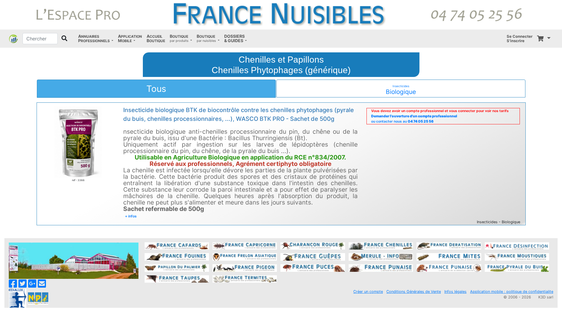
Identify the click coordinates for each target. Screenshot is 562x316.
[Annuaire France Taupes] (177, 278)
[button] (96, 38)
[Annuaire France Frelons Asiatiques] (244, 257)
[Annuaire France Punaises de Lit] (381, 267)
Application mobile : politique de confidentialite (511, 291)
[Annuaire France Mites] (449, 257)
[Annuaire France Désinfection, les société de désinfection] (517, 245)
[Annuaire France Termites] (244, 278)
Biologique (401, 89)
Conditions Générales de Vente (413, 291)
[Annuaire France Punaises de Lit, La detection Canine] (449, 267)
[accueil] (281, 14)
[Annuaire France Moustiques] (517, 257)
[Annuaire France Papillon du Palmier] (177, 267)
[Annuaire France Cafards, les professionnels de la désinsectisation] (177, 245)
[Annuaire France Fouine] (177, 257)
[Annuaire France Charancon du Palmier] (312, 245)
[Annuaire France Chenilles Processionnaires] (381, 245)
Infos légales (455, 291)
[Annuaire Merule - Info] (381, 257)
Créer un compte (368, 291)
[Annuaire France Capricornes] (244, 245)
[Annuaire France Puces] (312, 267)
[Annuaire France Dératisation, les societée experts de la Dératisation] (449, 245)
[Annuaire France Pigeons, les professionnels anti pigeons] (244, 267)
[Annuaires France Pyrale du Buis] (517, 267)
